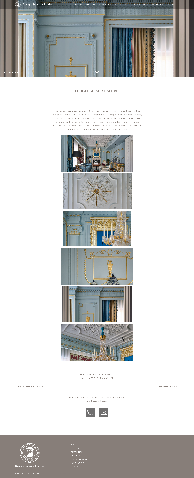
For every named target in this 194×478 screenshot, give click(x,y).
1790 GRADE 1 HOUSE (167, 387)
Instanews (158, 5)
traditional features (76, 122)
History (91, 5)
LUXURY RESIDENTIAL (101, 378)
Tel (94, 410)
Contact (173, 5)
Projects (120, 5)
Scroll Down (97, 72)
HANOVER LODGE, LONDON (30, 387)
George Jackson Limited (38, 4)
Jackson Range (139, 5)
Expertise (105, 5)
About (78, 5)
